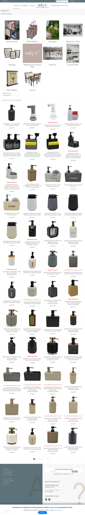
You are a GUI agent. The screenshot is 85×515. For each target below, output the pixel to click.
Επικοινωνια (64, 5)
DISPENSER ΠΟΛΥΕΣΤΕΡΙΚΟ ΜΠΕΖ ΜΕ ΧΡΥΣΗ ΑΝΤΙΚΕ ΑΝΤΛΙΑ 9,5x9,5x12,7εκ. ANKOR (12, 448)
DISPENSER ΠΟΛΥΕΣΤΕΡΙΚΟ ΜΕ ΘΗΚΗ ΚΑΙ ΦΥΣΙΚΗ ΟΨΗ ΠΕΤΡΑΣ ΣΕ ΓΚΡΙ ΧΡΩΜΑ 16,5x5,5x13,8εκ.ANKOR (11, 389)
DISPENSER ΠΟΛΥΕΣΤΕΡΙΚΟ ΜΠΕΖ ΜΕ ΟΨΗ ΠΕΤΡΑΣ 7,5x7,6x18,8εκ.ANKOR (53, 420)
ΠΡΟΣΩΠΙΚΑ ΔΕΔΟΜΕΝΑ (8, 480)
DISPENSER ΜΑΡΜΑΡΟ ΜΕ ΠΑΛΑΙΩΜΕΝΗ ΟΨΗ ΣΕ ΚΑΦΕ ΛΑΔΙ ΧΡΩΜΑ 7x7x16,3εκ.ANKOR (32, 186)
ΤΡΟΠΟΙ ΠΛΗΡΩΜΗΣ (7, 472)
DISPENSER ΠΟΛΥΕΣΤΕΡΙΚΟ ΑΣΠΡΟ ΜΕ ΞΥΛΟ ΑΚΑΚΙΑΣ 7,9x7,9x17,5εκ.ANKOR (12, 273)
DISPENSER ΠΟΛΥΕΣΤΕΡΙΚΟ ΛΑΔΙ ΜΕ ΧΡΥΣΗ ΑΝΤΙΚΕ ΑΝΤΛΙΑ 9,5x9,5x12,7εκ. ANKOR (11, 330)
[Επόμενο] (51, 459)
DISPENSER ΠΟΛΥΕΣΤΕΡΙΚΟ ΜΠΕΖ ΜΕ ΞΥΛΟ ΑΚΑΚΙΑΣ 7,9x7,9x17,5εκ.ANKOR (32, 419)
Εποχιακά (13, 100)
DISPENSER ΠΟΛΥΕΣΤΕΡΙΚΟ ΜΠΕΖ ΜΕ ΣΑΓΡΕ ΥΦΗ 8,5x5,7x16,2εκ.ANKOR (73, 420)
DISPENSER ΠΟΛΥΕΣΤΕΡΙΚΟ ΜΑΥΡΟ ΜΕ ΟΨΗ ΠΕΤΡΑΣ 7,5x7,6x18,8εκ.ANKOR (12, 358)
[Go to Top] (81, 462)
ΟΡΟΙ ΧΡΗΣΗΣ (6, 482)
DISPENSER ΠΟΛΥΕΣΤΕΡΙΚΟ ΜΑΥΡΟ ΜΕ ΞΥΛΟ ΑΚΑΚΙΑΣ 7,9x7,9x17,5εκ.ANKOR (73, 330)
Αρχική (3, 100)
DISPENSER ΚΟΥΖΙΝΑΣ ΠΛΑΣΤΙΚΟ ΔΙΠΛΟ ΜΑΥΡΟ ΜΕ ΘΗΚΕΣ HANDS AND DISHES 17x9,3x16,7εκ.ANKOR (12, 154)
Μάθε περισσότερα (57, 510)
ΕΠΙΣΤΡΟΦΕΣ (6, 469)
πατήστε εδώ (71, 474)
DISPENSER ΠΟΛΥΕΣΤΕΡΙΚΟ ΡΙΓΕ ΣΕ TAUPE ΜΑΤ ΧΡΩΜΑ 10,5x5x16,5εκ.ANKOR (53, 450)
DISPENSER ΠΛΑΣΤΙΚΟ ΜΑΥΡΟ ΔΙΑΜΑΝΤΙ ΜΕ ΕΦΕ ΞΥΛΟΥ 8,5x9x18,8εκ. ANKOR (32, 243)
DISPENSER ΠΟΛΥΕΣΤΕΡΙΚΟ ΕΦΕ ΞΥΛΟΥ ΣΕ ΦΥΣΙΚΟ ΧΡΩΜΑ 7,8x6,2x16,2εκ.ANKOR (73, 303)
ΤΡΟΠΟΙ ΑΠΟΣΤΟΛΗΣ (8, 474)
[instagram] (6, 1)
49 (47, 459)
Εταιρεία (32, 5)
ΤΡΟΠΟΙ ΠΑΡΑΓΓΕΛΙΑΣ (8, 471)
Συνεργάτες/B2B (55, 5)
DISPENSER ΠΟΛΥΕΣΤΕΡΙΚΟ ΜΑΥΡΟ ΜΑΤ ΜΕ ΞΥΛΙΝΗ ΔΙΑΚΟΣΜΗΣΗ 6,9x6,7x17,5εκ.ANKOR (32, 330)
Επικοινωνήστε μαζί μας (50, 484)
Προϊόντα (16, 5)
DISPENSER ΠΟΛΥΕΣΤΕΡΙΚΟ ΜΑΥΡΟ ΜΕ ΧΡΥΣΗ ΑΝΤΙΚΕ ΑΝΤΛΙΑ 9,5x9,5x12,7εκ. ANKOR (53, 358)
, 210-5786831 (56, 490)
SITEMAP (5, 484)
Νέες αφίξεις (24, 5)
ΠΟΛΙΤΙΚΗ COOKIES (7, 479)
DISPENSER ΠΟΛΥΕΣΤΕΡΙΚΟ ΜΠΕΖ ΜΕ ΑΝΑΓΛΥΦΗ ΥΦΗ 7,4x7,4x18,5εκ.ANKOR (73, 388)
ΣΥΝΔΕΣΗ (79, 1)
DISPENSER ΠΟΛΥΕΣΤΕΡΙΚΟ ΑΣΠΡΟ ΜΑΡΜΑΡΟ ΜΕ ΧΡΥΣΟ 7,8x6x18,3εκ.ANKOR (73, 242)
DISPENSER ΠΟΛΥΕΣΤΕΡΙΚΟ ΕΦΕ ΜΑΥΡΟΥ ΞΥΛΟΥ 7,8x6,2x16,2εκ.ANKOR (52, 302)
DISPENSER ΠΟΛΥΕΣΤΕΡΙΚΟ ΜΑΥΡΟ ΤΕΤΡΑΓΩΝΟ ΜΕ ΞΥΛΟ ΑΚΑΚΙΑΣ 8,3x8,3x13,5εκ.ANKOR (73, 358)
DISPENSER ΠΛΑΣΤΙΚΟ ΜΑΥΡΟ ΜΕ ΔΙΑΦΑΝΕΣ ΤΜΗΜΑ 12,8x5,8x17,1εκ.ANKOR (52, 242)
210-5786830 (50, 490)
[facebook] (3, 1)
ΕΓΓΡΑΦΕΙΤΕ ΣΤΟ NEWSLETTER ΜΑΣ (64, 469)
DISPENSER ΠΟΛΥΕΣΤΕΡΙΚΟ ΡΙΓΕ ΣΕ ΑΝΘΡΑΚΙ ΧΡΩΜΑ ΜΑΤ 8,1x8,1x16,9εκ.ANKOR (73, 448)
